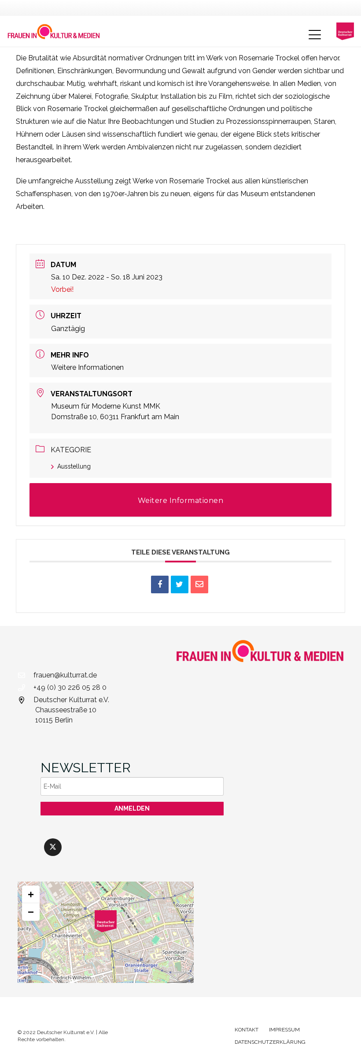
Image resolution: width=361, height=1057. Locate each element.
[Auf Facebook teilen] (160, 584)
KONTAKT (246, 1030)
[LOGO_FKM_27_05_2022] (53, 31)
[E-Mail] (199, 584)
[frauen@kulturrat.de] (25, 675)
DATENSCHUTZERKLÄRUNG (270, 1042)
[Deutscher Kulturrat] (345, 31)
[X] (53, 847)
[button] (315, 35)
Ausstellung (74, 466)
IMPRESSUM (284, 1030)
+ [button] (31, 894)
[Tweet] (179, 584)
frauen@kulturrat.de (65, 675)
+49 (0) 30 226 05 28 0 (70, 687)
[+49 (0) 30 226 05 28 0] (25, 687)
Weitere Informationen (87, 367)
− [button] (31, 912)
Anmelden (132, 808)
